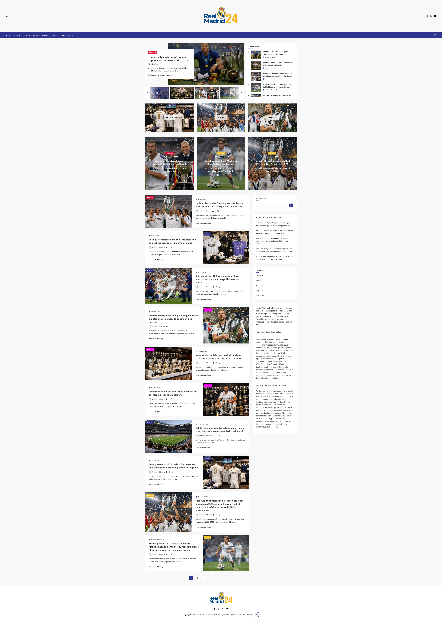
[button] (147, 93)
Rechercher (261, 199)
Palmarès (54, 35)
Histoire (27, 35)
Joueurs (36, 35)
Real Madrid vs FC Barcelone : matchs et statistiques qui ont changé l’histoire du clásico (218, 279)
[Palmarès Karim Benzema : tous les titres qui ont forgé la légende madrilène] (226, 399)
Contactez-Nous (67, 35)
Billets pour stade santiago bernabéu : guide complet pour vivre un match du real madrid (220, 429)
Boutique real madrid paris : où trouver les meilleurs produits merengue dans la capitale (173, 466)
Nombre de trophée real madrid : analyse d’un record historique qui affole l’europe (218, 357)
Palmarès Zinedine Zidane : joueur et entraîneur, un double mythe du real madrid (277, 76)
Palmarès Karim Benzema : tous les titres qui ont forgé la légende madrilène (173, 393)
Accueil (9, 35)
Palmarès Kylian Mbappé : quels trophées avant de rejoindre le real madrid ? (168, 60)
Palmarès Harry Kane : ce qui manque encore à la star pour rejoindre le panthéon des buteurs (173, 319)
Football (18, 35)
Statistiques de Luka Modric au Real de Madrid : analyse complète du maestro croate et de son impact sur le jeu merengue (174, 546)
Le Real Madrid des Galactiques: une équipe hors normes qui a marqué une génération (219, 205)
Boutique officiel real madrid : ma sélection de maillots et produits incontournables (172, 241)
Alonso (153, 75)
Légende (44, 35)
